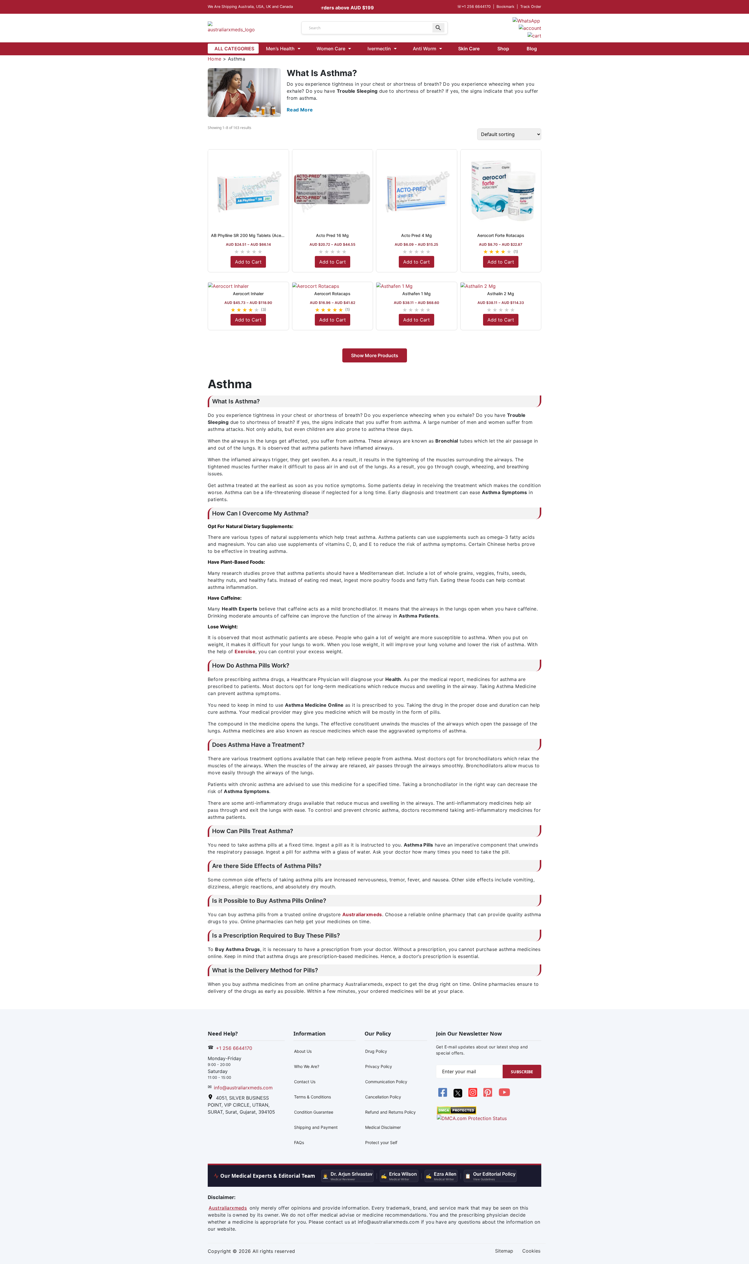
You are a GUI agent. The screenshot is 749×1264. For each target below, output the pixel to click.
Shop (503, 48)
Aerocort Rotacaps (332, 293)
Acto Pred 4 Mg (416, 235)
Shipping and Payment (316, 1127)
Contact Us (304, 1081)
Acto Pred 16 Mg (332, 235)
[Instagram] (474, 1095)
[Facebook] (443, 1095)
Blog (532, 48)
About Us (303, 1051)
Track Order (530, 6)
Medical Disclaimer (383, 1127)
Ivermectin (379, 48)
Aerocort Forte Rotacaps (500, 235)
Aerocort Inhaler (248, 293)
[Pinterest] (488, 1095)
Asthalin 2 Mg (500, 293)
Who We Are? (306, 1066)
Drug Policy (376, 1051)
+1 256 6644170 (474, 6)
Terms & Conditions (312, 1096)
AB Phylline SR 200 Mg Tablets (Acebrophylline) (257, 235)
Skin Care (469, 48)
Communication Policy (386, 1081)
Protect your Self (381, 1142)
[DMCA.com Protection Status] (456, 1110)
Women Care (331, 48)
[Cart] (534, 35)
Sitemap (504, 1251)
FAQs (299, 1142)
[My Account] (530, 28)
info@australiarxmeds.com (243, 1088)
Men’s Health (280, 48)
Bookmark (505, 6)
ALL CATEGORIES (234, 48)
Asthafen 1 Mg (416, 293)
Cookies (531, 1251)
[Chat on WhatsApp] (526, 20)
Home (214, 59)
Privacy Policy (378, 1066)
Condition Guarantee (313, 1112)
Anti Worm (424, 48)
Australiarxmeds (228, 1208)
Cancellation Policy (383, 1096)
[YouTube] (504, 1095)
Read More (300, 110)
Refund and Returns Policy (390, 1112)
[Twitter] (458, 1095)
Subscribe (522, 1071)
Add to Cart (248, 262)
